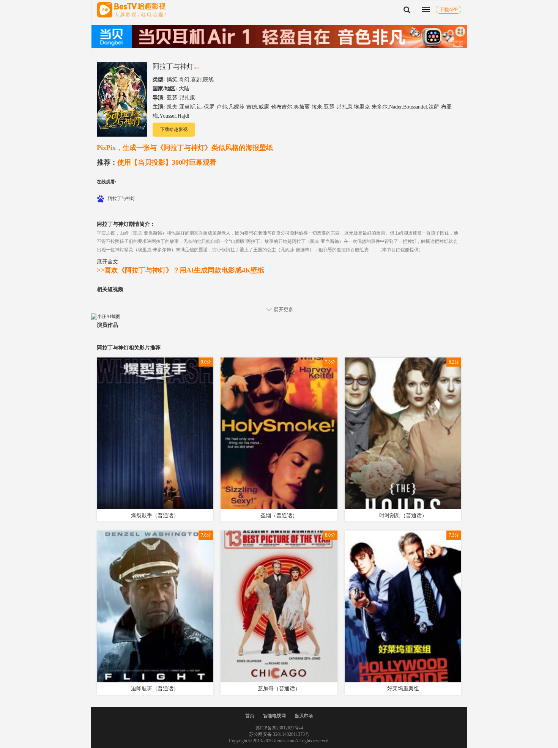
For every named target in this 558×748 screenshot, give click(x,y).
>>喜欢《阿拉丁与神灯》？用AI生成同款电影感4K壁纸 (180, 270)
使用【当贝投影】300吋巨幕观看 (156, 162)
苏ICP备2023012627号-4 (279, 728)
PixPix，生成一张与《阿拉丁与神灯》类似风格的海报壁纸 (185, 147)
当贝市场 (304, 715)
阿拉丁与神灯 (173, 66)
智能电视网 (274, 715)
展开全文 (107, 261)
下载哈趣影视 (174, 129)
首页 (249, 715)
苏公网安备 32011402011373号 (279, 734)
